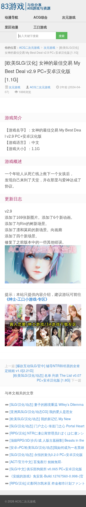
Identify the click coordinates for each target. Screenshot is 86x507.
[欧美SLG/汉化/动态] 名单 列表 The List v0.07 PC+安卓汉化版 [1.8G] (47, 377)
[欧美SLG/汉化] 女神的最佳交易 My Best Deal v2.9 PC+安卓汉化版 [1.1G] (42, 71)
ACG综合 (40, 17)
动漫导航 (11, 17)
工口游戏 (40, 27)
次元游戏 (68, 17)
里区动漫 (11, 27)
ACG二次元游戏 (26, 6)
